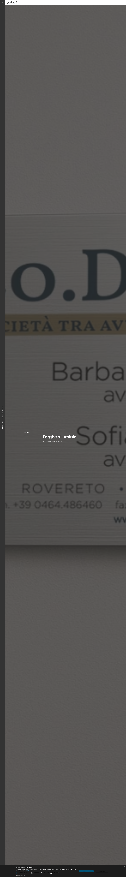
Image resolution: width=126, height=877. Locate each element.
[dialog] (63, 871)
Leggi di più (28, 870)
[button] (46, 875)
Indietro (27, 432)
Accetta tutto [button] (86, 871)
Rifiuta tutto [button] (102, 871)
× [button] (124, 866)
